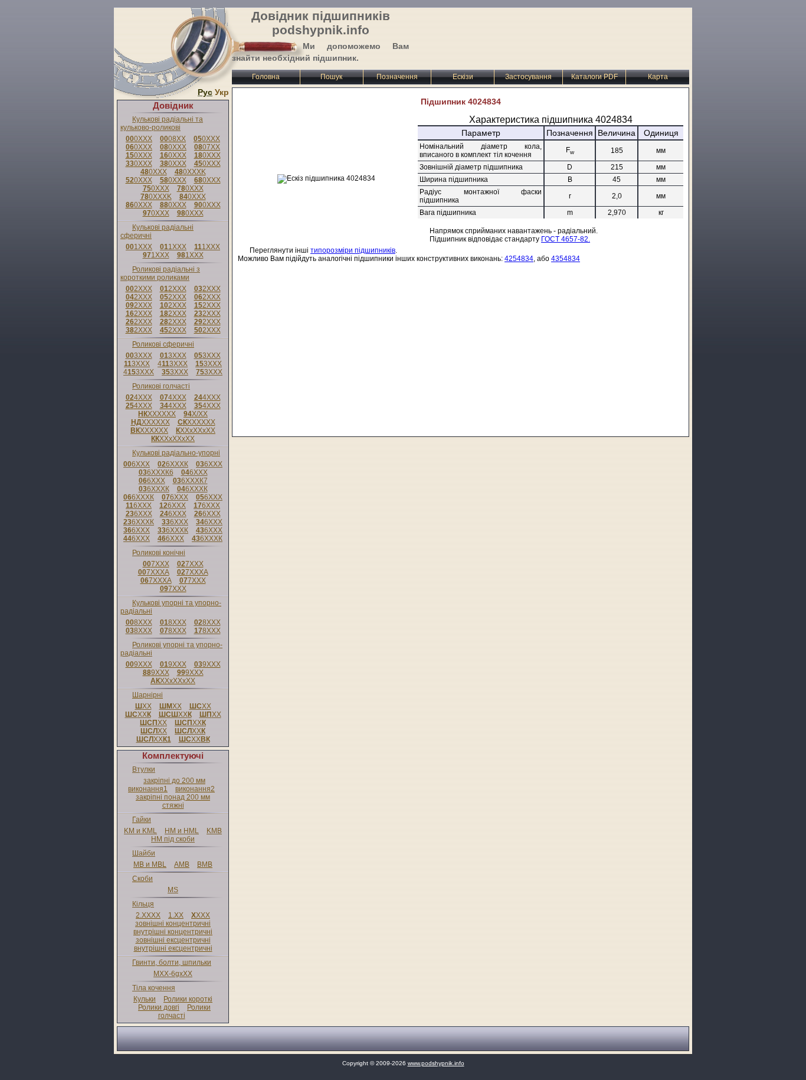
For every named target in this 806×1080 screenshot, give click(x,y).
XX (143, 706)
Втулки (143, 769)
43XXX (173, 364)
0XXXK (190, 172)
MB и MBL (149, 864)
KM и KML (140, 831)
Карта (658, 77)
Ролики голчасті (184, 1011)
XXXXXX (157, 414)
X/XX (196, 414)
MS (173, 890)
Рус (205, 92)
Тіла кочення (153, 988)
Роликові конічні (158, 553)
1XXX (139, 247)
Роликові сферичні (163, 344)
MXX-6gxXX (172, 974)
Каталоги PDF (594, 77)
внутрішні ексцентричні (173, 948)
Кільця (143, 904)
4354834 (565, 258)
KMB (214, 831)
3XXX (139, 355)
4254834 (518, 258)
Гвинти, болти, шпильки (171, 962)
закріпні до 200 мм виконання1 (166, 784)
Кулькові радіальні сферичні (157, 231)
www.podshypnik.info (436, 1063)
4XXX (139, 397)
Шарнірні (147, 695)
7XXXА (153, 572)
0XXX (139, 139)
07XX (207, 147)
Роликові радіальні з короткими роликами (160, 273)
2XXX (139, 289)
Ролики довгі (158, 1007)
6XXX (136, 464)
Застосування (528, 77)
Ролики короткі (187, 999)
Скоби (142, 879)
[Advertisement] (551, 37)
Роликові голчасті (161, 386)
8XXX (139, 622)
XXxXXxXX (195, 430)
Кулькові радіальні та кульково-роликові (161, 123)
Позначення (397, 77)
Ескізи (463, 77)
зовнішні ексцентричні (173, 940)
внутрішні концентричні (172, 932)
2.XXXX (148, 915)
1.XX (176, 915)
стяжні (173, 805)
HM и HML (182, 831)
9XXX (139, 664)
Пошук (331, 77)
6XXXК (173, 464)
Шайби (143, 853)
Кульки (144, 999)
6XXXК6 (156, 472)
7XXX (156, 564)
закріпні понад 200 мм (173, 797)
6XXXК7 (190, 481)
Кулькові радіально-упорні (176, 453)
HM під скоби (173, 839)
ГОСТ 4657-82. (565, 239)
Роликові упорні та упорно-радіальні (171, 649)
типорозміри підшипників (352, 250)
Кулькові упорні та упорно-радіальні (170, 607)
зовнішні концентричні (173, 923)
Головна (266, 77)
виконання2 (195, 789)
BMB (204, 864)
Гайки (141, 819)
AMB (181, 864)
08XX (173, 139)
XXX (200, 915)
